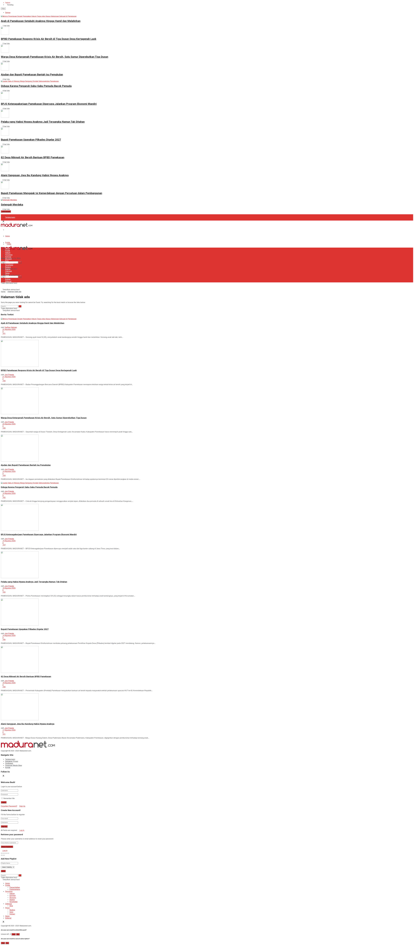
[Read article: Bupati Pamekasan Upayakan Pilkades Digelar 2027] (207, 612)
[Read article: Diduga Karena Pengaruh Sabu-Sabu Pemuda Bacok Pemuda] (207, 483)
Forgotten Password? (9, 806)
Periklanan (9, 763)
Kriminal (8, 257)
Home (7, 236)
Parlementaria (14, 889)
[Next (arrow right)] (4, 855)
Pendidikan (9, 263)
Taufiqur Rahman (11, 327)
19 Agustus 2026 (9, 471)
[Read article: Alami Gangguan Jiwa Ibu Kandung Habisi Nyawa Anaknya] (207, 707)
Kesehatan (9, 265)
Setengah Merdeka (12, 204)
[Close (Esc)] (2, 853)
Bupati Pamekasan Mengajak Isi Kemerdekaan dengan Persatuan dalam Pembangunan (51, 193)
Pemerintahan (14, 887)
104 (3, 475)
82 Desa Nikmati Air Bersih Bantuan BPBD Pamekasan (32, 157)
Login (8, 244)
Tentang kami (10, 217)
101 (3, 333)
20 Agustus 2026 (9, 424)
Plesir (7, 277)
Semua (7, 13)
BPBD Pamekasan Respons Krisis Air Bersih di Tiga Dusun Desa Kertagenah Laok (48, 38)
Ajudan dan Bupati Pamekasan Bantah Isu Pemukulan (32, 74)
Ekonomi (8, 259)
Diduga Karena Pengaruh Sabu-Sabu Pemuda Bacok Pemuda (36, 85)
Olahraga (8, 271)
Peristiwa (8, 255)
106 (3, 640)
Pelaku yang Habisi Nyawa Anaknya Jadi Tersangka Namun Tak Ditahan (43, 121)
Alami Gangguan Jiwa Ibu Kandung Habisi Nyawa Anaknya (35, 175)
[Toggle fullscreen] (6, 853)
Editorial (8, 281)
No (18, 934)
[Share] (4, 853)
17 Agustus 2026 (9, 730)
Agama (7, 269)
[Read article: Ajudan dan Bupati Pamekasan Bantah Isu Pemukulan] (207, 448)
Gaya (7, 275)
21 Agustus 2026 (9, 377)
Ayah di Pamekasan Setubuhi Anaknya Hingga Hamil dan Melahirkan (40, 21)
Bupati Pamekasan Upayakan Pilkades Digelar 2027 (31, 139)
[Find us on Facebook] (2, 222)
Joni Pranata (9, 375)
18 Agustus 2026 (9, 588)
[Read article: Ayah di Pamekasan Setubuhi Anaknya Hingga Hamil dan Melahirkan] (207, 319)
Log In (21, 830)
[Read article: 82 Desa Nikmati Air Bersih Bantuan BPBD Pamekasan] (207, 659)
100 (3, 381)
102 (3, 497)
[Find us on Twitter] (3, 222)
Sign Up (22, 806)
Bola (7, 261)
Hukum (7, 253)
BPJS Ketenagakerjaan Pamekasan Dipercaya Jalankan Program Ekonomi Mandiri (49, 103)
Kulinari (8, 279)
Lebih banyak (6, 211)
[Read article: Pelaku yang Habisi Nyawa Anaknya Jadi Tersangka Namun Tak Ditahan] (207, 565)
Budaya (8, 267)
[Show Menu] (1, 243)
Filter (3, 8)
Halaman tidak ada (14, 292)
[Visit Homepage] (16, 226)
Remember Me (9, 798)
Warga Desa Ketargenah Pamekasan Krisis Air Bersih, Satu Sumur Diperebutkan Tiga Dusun (54, 56)
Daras (7, 273)
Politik (7, 243)
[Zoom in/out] (8, 853)
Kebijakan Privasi (11, 761)
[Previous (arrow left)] (2, 855)
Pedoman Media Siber (13, 230)
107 (3, 545)
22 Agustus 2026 (9, 329)
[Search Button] (20, 277)
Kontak (7, 767)
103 (3, 592)
